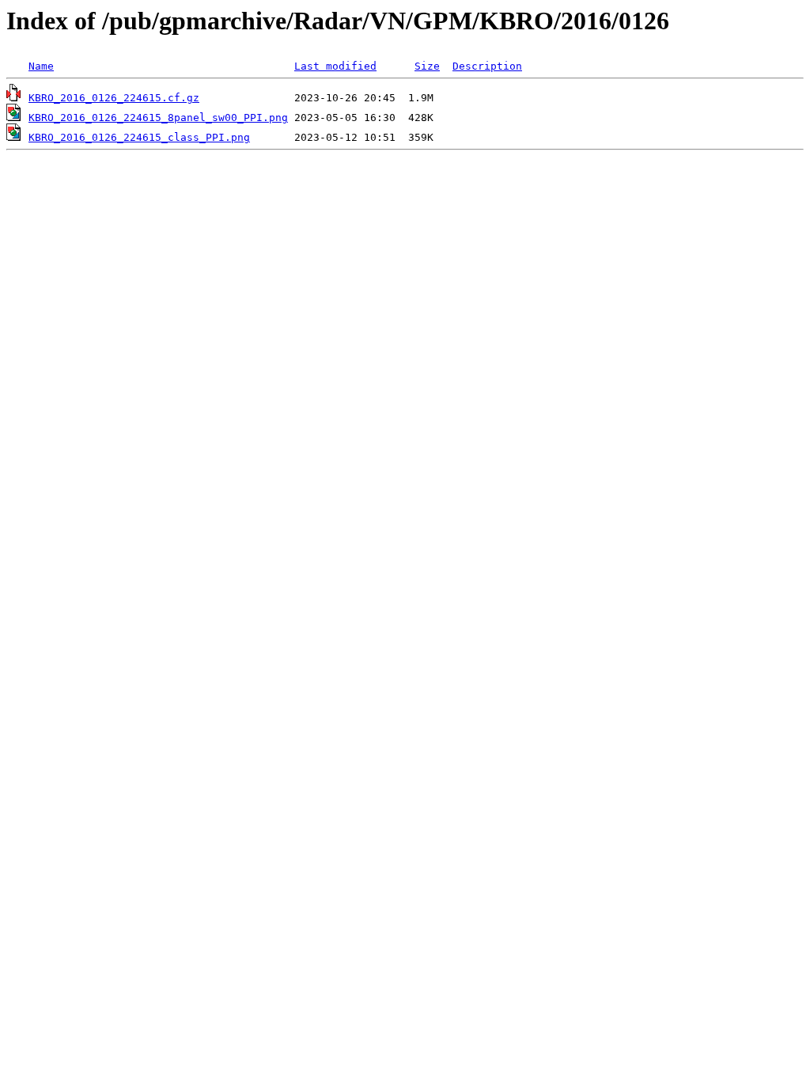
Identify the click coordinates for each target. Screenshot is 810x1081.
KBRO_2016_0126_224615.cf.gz (113, 98)
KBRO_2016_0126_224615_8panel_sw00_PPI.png (158, 117)
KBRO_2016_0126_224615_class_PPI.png (139, 137)
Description (487, 66)
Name (41, 66)
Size (427, 66)
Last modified (335, 66)
